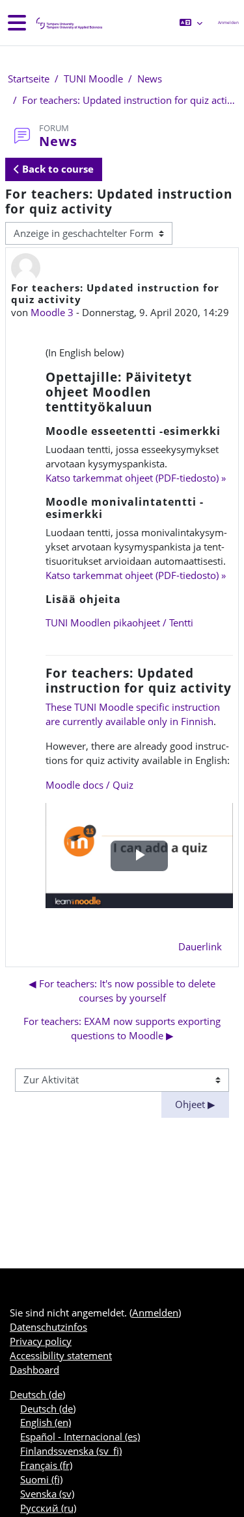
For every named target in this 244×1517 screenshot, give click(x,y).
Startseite (28, 78)
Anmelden (228, 22)
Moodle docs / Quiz (89, 784)
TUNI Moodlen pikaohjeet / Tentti (119, 622)
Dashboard (34, 1369)
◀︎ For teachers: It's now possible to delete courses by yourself (122, 990)
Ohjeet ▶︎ (195, 1104)
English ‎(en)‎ (45, 1422)
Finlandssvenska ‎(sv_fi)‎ (71, 1450)
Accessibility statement (61, 1355)
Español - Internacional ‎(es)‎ (80, 1436)
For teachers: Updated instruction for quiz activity (129, 99)
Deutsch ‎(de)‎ (37, 1394)
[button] (191, 22)
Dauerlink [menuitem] (200, 946)
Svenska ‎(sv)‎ (47, 1493)
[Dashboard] (68, 23)
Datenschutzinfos (48, 1326)
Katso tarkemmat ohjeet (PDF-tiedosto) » (136, 477)
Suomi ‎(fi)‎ (41, 1479)
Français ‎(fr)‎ (46, 1465)
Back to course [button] (57, 168)
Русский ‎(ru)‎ (48, 1507)
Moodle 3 (52, 312)
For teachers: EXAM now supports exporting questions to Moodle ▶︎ (122, 1028)
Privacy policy (41, 1341)
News (149, 78)
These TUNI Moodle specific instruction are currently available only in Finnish (133, 714)
